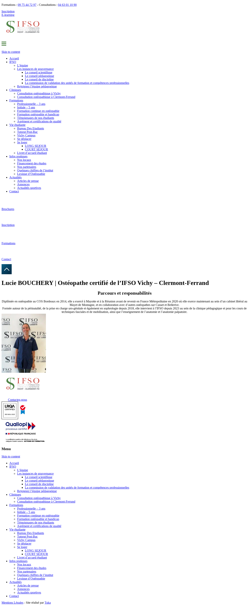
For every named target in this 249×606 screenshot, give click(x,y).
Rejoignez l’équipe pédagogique (37, 86)
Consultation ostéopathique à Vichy (39, 93)
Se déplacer (24, 139)
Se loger (22, 142)
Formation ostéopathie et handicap (38, 114)
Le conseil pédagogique (39, 76)
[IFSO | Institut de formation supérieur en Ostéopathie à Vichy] (23, 36)
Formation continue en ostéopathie (38, 111)
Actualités (15, 177)
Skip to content (11, 51)
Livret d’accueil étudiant (32, 153)
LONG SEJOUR (35, 146)
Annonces (23, 184)
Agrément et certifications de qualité (39, 121)
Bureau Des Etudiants (30, 128)
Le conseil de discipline (39, 79)
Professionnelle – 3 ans (31, 104)
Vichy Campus (26, 135)
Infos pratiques (18, 156)
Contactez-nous (17, 399)
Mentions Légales (12, 602)
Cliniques (15, 90)
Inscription (8, 11)
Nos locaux (24, 160)
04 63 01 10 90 (67, 4)
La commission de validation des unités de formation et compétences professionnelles (77, 83)
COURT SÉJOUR (36, 149)
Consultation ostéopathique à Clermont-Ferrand (46, 97)
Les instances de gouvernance (35, 69)
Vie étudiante (17, 125)
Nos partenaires (26, 167)
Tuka (48, 602)
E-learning (8, 15)
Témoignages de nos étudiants (35, 118)
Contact (14, 191)
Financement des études (31, 163)
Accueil (14, 58)
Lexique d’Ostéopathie (31, 174)
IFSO (12, 62)
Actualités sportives (29, 187)
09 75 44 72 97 (27, 4)
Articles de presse (28, 180)
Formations (16, 100)
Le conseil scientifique (38, 72)
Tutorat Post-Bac (27, 132)
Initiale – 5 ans (26, 107)
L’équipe (22, 65)
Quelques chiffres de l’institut (35, 170)
